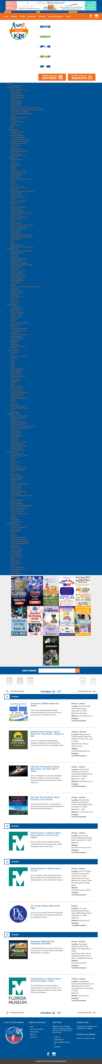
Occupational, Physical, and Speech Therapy (25, 287)
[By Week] (20, 680)
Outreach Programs (17, 388)
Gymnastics (14, 474)
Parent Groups (15, 145)
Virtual (13, 410)
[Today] (30, 680)
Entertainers (14, 326)
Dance (13, 366)
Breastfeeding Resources (19, 259)
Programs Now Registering (19, 392)
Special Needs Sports (17, 500)
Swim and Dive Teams (18, 509)
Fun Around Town (12, 157)
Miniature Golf (15, 203)
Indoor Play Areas (16, 195)
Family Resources (12, 129)
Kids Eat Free (15, 438)
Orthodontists (15, 289)
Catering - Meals (16, 316)
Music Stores (15, 440)
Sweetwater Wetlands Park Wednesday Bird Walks (42, 942)
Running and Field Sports (19, 492)
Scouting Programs (17, 396)
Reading (13, 115)
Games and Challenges (18, 187)
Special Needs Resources (19, 151)
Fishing (13, 181)
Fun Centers (15, 185)
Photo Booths (15, 344)
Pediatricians (15, 295)
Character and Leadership (19, 356)
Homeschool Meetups (55, 16)
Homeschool (15, 100)
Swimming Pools (16, 231)
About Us (33, 1034)
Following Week (84, 691)
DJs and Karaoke (16, 324)
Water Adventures (16, 245)
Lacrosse (13, 482)
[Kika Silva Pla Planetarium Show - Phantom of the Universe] (18, 805)
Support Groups (16, 153)
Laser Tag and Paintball (18, 197)
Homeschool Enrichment (18, 376)
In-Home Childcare (17, 102)
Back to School (15, 525)
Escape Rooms (15, 177)
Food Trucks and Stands (18, 330)
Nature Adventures (17, 209)
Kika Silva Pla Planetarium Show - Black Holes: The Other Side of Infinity (46, 768)
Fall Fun (13, 533)
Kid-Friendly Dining (17, 436)
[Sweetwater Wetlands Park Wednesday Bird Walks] (18, 949)
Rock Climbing (15, 490)
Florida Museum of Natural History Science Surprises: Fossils (46, 979)
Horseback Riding (16, 480)
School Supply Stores (17, 444)
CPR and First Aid (16, 267)
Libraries (13, 199)
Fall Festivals (15, 531)
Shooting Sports (16, 494)
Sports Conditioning (17, 503)
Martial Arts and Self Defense (20, 484)
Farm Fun (14, 535)
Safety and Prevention (18, 394)
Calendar (14, 16)
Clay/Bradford (73, 12)
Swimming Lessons (17, 511)
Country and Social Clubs (19, 171)
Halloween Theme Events (19, 539)
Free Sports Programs (18, 470)
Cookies (13, 320)
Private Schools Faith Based (19, 112)
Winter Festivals (16, 573)
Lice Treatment (15, 283)
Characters (14, 318)
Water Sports (15, 519)
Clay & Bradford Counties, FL (62, 1043)
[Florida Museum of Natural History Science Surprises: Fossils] (18, 990)
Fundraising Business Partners (20, 139)
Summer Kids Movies (17, 567)
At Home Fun (15, 163)
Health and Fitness (17, 476)
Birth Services (15, 257)
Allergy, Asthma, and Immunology (21, 251)
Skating (13, 221)
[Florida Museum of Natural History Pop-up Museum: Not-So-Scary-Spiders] (18, 841)
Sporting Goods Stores (18, 446)
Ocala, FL (57, 1037)
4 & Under (14, 352)
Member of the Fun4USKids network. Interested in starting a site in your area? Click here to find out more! (62, 1029)
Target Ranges (15, 233)
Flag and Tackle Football (18, 468)
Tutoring (13, 123)
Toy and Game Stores (18, 450)
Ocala (38, 12)
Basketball (14, 458)
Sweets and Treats (16, 448)
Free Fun (14, 183)
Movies (13, 205)
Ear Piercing (14, 430)
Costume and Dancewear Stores (21, 428)
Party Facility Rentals (17, 338)
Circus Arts (14, 358)
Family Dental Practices (18, 275)
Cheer (13, 460)
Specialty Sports (16, 502)
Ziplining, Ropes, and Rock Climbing (22, 247)
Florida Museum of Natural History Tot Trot (46, 869)
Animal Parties (15, 307)
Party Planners (15, 340)
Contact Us (33, 1037)
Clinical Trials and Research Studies (22, 265)
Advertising (32, 16)
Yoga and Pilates (16, 521)
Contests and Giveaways (18, 527)
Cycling (13, 464)
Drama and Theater (17, 368)
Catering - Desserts (17, 314)
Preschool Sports (16, 488)
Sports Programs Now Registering (21, 505)
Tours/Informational (78, 721)
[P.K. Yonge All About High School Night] (18, 914)
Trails (12, 243)
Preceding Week (17, 691)
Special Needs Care (17, 297)
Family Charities (16, 133)
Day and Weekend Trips (18, 173)
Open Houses (15, 547)
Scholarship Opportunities (19, 117)
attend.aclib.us (83, 996)
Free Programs (15, 374)
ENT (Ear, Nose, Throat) (18, 271)
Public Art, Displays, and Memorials (22, 213)
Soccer (13, 498)
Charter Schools (16, 92)
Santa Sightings (16, 553)
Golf (12, 472)
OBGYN (13, 285)
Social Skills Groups (17, 149)
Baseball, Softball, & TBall (19, 456)
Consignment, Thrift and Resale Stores (23, 426)
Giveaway (42, 16)
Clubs (12, 360)
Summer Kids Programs (18, 406)
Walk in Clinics (15, 303)
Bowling (13, 167)
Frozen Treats (15, 434)
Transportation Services (18, 121)
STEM (13, 402)
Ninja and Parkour (16, 486)
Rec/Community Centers (18, 217)
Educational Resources (18, 96)
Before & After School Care (19, 90)
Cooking (13, 362)
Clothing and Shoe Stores (19, 422)
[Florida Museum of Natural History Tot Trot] (18, 876)
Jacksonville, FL (59, 1040)
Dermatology (15, 269)
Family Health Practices (18, 277)
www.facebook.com (85, 716)
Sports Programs (12, 452)
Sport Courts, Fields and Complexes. (22, 225)
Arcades (13, 161)
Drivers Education (16, 370)
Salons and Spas (16, 219)
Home (6, 16)
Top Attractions (15, 239)
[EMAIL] (93, 680)
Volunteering (15, 412)
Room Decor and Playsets (19, 442)
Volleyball (14, 517)
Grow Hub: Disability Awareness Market (45, 704)
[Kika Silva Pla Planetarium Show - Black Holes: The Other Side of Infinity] (18, 771)
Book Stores (14, 420)
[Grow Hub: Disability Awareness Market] (18, 711)
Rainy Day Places (16, 215)
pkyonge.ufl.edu (84, 920)
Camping (13, 169)
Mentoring (14, 382)
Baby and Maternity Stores (19, 416)
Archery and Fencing (17, 454)
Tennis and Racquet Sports (19, 513)
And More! (57, 1047)
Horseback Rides (16, 193)
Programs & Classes (13, 350)
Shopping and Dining (13, 414)
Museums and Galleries (18, 207)
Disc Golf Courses (16, 175)
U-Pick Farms (15, 571)
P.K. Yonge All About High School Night (45, 906)
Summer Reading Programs (19, 408)
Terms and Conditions (37, 1029)
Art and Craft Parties (17, 309)
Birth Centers (15, 255)
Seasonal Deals (16, 557)
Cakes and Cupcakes (17, 312)
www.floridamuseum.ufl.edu (81, 847)
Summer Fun (15, 565)
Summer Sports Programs (19, 507)
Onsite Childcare (16, 106)
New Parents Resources (18, 143)
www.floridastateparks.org (80, 751)
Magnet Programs (16, 104)
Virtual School (15, 125)
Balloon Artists (15, 310)
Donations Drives (16, 529)
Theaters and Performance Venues (22, 237)
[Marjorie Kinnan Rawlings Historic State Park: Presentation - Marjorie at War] (18, 740)
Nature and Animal (16, 386)
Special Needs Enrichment (19, 398)
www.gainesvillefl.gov (79, 963)
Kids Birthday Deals (17, 336)
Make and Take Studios (18, 201)
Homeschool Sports (17, 478)
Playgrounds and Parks (18, 211)
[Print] (82, 680)
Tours (12, 241)
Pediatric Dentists (16, 291)
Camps (9, 84)
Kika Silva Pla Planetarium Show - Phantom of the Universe (46, 798)
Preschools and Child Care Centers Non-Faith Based (27, 110)
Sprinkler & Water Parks (18, 229)
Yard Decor (14, 348)
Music (12, 384)
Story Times (14, 404)
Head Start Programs (17, 98)
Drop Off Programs (17, 94)
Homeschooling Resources (19, 141)
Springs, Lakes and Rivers (19, 227)
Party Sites (14, 342)
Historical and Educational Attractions (22, 191)
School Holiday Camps (18, 86)
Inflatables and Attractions (19, 334)
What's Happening (12, 523)
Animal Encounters (17, 159)
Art (11, 354)
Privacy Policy (34, 1032)
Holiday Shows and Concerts (20, 541)
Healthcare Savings (17, 279)
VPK (12, 127)
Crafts (12, 364)
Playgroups (14, 147)
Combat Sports (15, 462)
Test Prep (14, 119)
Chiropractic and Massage (19, 263)
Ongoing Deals (15, 545)
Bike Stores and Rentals (18, 418)
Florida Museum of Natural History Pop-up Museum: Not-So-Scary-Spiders (46, 835)
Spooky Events (15, 561)
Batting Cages (15, 165)
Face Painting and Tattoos (19, 328)
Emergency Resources (18, 131)
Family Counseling (16, 273)
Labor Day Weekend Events (19, 543)
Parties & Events (12, 305)
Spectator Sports (16, 223)
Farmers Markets (16, 432)
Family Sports (15, 466)
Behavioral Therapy (17, 253)
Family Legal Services (18, 135)
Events (68, 16)
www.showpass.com (85, 781)
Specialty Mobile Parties (18, 346)
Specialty (13, 400)
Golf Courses (15, 189)
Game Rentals (15, 332)
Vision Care (14, 301)
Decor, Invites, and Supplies (19, 322)
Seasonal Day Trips (17, 555)
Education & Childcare (14, 88)
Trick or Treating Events (18, 569)
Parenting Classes (16, 390)
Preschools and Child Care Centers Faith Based (26, 108)
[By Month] (9, 680)
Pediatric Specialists (17, 293)
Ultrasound (14, 299)
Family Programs (16, 372)
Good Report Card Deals (18, 537)
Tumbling (13, 515)
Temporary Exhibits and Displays (21, 235)
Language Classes (16, 380)
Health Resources (12, 249)
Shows (13, 559)
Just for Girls (15, 378)
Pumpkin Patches (16, 551)
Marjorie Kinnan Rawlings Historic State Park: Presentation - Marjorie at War (47, 733)
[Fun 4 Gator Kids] (18, 31)
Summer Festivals (16, 563)
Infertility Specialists (17, 281)
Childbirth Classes (16, 261)
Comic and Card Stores (18, 424)
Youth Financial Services (18, 155)
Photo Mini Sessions (17, 549)
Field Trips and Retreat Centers (20, 179)
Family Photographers (18, 137)
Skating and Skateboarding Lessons (22, 496)
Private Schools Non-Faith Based (21, 114)
